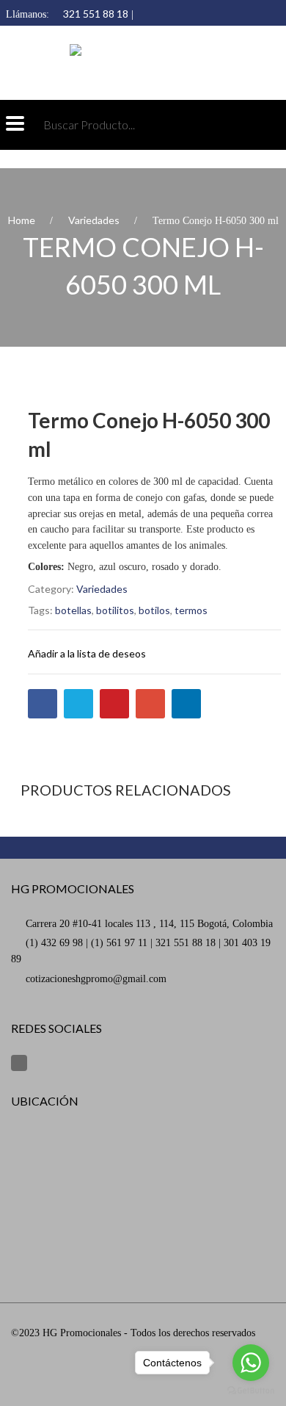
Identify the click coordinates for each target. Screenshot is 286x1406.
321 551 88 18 (95, 13)
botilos (154, 610)
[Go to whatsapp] (250, 1362)
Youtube (19, 1063)
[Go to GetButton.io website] (250, 1391)
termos (191, 610)
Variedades (94, 220)
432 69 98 (108, 30)
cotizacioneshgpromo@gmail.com (96, 978)
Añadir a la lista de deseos (87, 653)
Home (21, 220)
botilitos (115, 610)
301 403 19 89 (38, 30)
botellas (73, 610)
